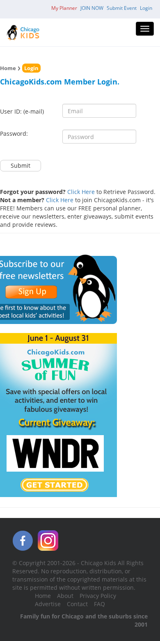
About (65, 596)
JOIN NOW (91, 8)
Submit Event (122, 8)
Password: (14, 133)
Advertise (48, 604)
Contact (77, 604)
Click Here (81, 192)
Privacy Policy (98, 596)
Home (8, 68)
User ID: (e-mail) (22, 111)
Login (146, 8)
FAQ (99, 604)
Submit (20, 165)
